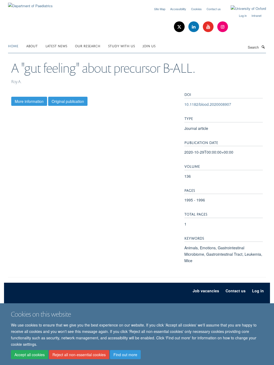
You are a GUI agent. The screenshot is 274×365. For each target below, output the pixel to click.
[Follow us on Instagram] (222, 26)
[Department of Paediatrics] (30, 3)
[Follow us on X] (180, 26)
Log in (243, 15)
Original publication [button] (68, 101)
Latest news (56, 45)
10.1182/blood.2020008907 (207, 104)
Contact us (214, 9)
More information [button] (29, 101)
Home (13, 45)
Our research (87, 45)
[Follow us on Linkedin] (194, 26)
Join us (149, 45)
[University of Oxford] (244, 8)
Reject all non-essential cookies (79, 354)
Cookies (196, 9)
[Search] (263, 47)
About (32, 45)
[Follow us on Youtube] (209, 26)
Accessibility (178, 9)
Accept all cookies (29, 354)
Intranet (256, 15)
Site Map (159, 9)
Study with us (121, 45)
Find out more (125, 354)
